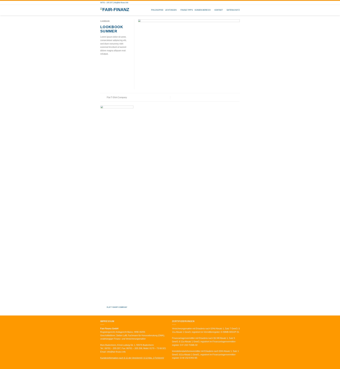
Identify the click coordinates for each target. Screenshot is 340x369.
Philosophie (157, 10)
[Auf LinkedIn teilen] (115, 60)
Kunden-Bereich (203, 10)
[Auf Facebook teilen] (102, 60)
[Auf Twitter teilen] (105, 60)
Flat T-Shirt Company (116, 97)
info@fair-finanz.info (121, 3)
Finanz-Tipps (186, 10)
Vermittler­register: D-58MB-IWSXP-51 (221, 332)
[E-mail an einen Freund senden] (108, 60)
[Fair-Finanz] (117, 10)
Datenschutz (233, 10)
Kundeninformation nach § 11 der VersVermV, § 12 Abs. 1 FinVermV (132, 358)
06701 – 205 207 (106, 3)
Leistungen (171, 10)
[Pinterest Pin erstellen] (111, 60)
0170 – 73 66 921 (158, 348)
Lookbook (105, 21)
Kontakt (218, 10)
